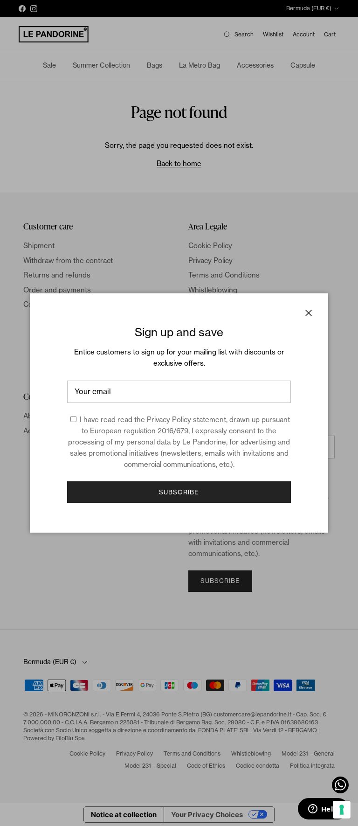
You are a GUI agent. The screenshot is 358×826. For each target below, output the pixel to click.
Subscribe (179, 492)
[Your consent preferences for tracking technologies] (342, 810)
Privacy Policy (169, 419)
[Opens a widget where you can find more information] (323, 809)
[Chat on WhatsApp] (340, 785)
